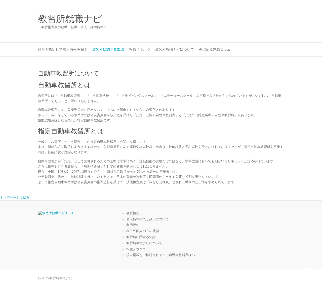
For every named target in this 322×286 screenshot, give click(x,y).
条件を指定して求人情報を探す (62, 49)
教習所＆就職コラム (215, 49)
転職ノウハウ (139, 49)
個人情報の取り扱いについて (147, 219)
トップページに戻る (14, 197)
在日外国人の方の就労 (142, 231)
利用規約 (132, 225)
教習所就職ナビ (70, 19)
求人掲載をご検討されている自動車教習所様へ (160, 255)
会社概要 (132, 213)
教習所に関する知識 (108, 49)
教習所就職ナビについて (174, 49)
